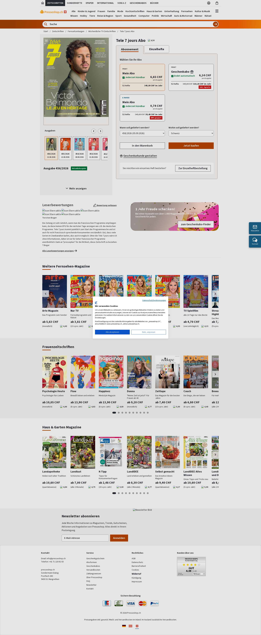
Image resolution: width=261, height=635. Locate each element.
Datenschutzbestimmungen (154, 300)
